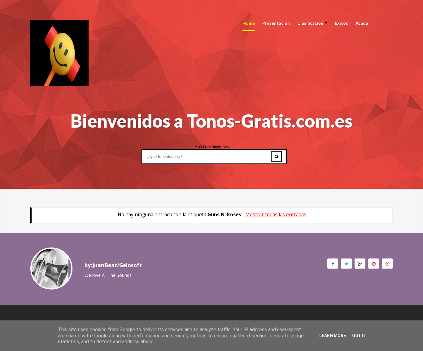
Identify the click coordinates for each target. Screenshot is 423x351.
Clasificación (310, 23)
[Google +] (360, 263)
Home (248, 23)
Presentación (276, 23)
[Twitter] (346, 263)
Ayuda (361, 23)
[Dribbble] (387, 263)
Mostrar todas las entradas (275, 214)
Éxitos (341, 23)
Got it (359, 335)
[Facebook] (332, 263)
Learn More (332, 335)
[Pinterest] (373, 263)
